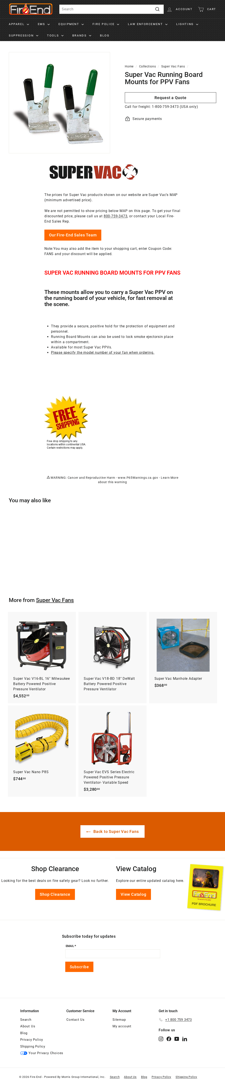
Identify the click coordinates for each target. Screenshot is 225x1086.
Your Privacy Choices (46, 1053)
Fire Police (104, 24)
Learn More (169, 477)
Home (129, 66)
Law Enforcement (146, 24)
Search (25, 1020)
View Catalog (133, 894)
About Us (27, 1026)
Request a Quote (170, 97)
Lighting (185, 24)
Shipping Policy (32, 1046)
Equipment (69, 24)
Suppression (22, 35)
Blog (104, 35)
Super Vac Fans (173, 66)
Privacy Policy (31, 1040)
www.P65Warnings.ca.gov (138, 477)
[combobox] (111, 9)
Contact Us (75, 1020)
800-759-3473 (115, 216)
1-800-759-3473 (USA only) (175, 107)
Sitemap (119, 1020)
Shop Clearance (55, 894)
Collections (147, 66)
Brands (80, 35)
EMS (42, 24)
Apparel (17, 24)
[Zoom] (59, 102)
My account (121, 1026)
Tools (53, 35)
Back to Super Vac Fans (115, 831)
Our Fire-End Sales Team (73, 235)
